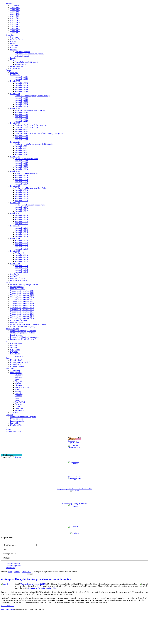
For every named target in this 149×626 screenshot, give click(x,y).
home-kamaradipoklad (14, 431)
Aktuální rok (15, 6)
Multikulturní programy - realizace (22, 333)
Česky (17, 379)
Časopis (8, 71)
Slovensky (19, 404)
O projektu (10, 35)
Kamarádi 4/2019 (21, 178)
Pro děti (13, 58)
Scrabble (13, 347)
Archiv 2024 (15, 10)
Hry (7, 341)
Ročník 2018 (15, 186)
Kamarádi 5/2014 (21, 240)
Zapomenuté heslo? (13, 563)
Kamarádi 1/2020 (21, 169)
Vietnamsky (19, 410)
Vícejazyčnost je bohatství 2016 (22, 312)
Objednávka (14, 274)
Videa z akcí (14, 413)
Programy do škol (12, 329)
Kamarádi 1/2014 (21, 249)
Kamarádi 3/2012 (21, 268)
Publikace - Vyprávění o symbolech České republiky (34, 144)
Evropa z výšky (16, 343)
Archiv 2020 (15, 18)
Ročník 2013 (15, 251)
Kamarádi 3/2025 (21, 87)
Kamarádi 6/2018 (21, 190)
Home (10, 572)
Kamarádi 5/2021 (21, 146)
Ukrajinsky (19, 408)
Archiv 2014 (15, 31)
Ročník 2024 (15, 94)
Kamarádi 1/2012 (21, 272)
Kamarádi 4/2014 (21, 243)
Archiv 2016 (15, 27)
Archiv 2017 (15, 24)
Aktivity (9, 3)
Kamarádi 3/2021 (21, 150)
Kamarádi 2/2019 (21, 182)
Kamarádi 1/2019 (21, 184)
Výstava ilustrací (21, 64)
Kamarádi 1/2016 (21, 224)
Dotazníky (14, 50)
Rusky (17, 398)
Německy (18, 385)
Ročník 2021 (15, 142)
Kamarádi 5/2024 (21, 98)
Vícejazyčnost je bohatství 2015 (22, 314)
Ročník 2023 (15, 108)
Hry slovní (14, 352)
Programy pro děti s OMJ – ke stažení (24, 339)
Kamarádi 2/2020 (21, 167)
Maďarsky (18, 383)
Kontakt (13, 41)
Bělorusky (18, 375)
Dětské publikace (16, 419)
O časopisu (14, 73)
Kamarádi (71, 441)
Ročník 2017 (15, 203)
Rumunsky (19, 394)
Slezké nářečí (20, 402)
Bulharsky (18, 377)
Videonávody (15, 371)
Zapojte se (14, 45)
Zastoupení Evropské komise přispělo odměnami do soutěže (36, 579)
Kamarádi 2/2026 (21, 77)
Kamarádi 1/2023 (21, 121)
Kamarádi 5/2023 (21, 113)
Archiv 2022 (15, 14)
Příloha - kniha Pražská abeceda (26, 173)
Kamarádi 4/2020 (21, 163)
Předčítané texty (16, 373)
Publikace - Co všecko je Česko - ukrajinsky (31, 125)
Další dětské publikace (18, 280)
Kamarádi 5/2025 (21, 83)
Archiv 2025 (15, 8)
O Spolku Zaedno (16, 39)
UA (7, 427)
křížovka (13, 345)
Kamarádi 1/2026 (21, 79)
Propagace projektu (17, 421)
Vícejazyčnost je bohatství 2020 (22, 303)
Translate (18, 457)
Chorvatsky (19, 381)
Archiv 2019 (15, 20)
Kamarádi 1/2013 (21, 261)
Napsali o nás (15, 68)
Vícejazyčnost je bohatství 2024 (22, 295)
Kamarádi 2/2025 (21, 89)
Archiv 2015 (15, 29)
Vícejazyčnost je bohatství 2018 (22, 308)
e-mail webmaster (7, 609)
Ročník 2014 (15, 238)
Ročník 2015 (15, 226)
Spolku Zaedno (75, 442)
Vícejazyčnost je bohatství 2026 (22, 291)
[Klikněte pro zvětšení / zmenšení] (144, 584)
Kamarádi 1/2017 (21, 211)
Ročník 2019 (15, 171)
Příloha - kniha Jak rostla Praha (26, 159)
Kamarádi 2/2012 (21, 270)
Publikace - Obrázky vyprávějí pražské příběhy (32, 96)
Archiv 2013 (15, 33)
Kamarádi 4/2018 (21, 194)
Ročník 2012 (15, 264)
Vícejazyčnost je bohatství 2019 (22, 306)
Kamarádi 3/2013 (21, 257)
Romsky (18, 392)
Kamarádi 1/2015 (21, 236)
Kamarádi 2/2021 (21, 152)
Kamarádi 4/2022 (21, 131)
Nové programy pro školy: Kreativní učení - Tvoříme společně (74, 489)
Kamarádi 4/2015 (21, 230)
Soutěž (8, 282)
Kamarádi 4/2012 (21, 266)
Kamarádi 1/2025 (21, 92)
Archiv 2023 (15, 12)
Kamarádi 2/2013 (21, 259)
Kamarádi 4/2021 (21, 148)
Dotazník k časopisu (22, 52)
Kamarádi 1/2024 (21, 106)
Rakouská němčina (22, 387)
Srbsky (17, 406)
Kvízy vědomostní (17, 366)
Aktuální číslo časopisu (74, 476)
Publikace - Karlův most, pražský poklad (30, 110)
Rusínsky (18, 396)
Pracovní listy (15, 423)
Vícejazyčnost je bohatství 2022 (22, 299)
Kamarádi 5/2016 (21, 215)
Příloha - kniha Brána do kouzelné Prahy (30, 205)
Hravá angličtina (16, 425)
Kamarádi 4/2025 (21, 85)
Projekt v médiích (16, 66)
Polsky (17, 389)
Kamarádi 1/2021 (21, 154)
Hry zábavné (15, 354)
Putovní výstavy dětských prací (26, 62)
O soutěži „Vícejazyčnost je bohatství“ (24, 285)
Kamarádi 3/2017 (21, 207)
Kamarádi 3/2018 (21, 196)
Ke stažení (14, 47)
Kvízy (8, 358)
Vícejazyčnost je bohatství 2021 (22, 301)
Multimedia (10, 368)
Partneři (13, 43)
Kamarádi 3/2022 (21, 136)
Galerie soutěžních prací (19, 320)
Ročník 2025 (15, 81)
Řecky (17, 400)
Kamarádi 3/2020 (21, 165)
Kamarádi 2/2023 (21, 119)
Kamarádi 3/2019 (21, 180)
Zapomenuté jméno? (13, 566)
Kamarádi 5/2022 (21, 129)
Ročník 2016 (15, 213)
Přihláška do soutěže (17, 289)
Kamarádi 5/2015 (21, 228)
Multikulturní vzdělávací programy (23, 417)
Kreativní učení (16, 335)
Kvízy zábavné (15, 364)
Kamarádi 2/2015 (21, 234)
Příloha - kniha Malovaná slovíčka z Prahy (30, 188)
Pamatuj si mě (8, 554)
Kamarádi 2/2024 (21, 104)
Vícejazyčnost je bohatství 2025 (22, 293)
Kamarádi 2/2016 (21, 222)
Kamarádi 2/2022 (21, 138)
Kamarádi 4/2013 (21, 255)
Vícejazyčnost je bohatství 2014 (22, 316)
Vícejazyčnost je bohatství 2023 (22, 297)
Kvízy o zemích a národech (20, 362)
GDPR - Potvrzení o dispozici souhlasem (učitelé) (28, 324)
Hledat (30, 574)
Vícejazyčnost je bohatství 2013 (22, 318)
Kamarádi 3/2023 (21, 117)
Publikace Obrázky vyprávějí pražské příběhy (75, 503)
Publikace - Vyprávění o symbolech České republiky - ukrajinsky (39, 134)
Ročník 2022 (15, 123)
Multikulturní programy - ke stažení (23, 331)
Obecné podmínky (17, 287)
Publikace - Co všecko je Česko (26, 127)
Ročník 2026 (15, 75)
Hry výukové (15, 350)
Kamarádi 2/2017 (21, 209)
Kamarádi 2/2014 (21, 247)
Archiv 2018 (15, 22)
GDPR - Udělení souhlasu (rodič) (22, 327)
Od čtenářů (14, 276)
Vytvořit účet (10, 568)
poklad (8, 429)
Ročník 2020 (15, 157)
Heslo (5, 549)
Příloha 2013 (19, 253)
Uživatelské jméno (9, 545)
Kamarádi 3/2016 (21, 220)
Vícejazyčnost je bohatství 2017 (22, 310)
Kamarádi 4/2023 (21, 115)
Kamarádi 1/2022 (21, 140)
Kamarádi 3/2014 (21, 245)
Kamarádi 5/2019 (21, 175)
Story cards (19, 356)
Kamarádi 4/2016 (21, 217)
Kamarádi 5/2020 (21, 161)
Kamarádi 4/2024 (21, 100)
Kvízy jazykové (16, 360)
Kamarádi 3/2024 (21, 102)
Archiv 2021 (15, 16)
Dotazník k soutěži (22, 56)
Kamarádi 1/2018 (21, 201)
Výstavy (13, 60)
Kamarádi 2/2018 (21, 199)
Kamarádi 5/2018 (21, 192)
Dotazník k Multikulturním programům (29, 54)
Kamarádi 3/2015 (21, 232)
